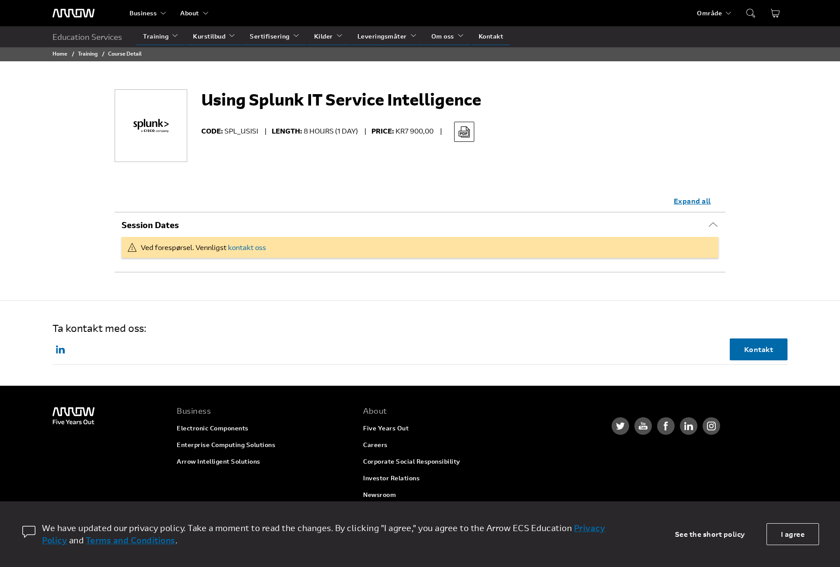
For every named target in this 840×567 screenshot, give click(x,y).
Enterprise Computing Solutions (226, 444)
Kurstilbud (209, 36)
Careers (375, 444)
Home (59, 53)
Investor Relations (391, 478)
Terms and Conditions (130, 540)
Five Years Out (386, 428)
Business (143, 13)
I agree (793, 534)
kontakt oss (247, 247)
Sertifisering (270, 36)
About (189, 13)
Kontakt (491, 36)
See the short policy (710, 534)
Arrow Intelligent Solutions (218, 461)
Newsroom (379, 494)
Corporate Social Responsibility (411, 461)
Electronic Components (212, 428)
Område (709, 13)
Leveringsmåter (382, 36)
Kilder (323, 36)
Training (155, 36)
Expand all (692, 200)
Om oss (442, 36)
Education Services (87, 37)
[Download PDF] (464, 132)
